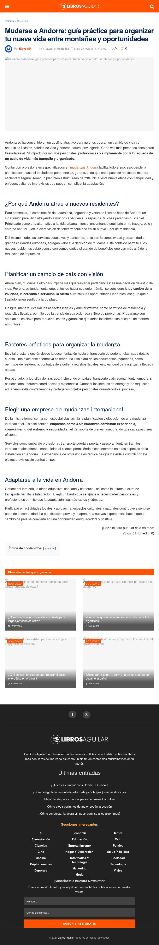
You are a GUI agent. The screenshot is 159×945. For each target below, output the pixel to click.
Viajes (118, 870)
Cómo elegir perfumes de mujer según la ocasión (79, 806)
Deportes (40, 870)
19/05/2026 (93, 683)
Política (118, 845)
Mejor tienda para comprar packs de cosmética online (79, 799)
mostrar (49, 548)
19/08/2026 (16, 626)
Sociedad (22, 21)
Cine (41, 852)
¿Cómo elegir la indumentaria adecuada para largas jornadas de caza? (36, 619)
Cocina (41, 858)
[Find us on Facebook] (72, 714)
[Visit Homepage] (79, 6)
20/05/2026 (16, 683)
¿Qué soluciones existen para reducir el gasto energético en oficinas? (36, 676)
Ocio (118, 839)
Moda (79, 874)
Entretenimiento (79, 845)
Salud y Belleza (118, 852)
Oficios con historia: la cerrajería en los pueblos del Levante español (117, 676)
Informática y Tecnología (79, 860)
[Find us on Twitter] (86, 715)
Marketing (79, 868)
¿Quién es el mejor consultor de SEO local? (79, 785)
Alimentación (40, 839)
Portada (9, 21)
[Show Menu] (7, 6)
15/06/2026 (93, 626)
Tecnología (118, 864)
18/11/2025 (45, 48)
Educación (79, 839)
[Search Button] (152, 6)
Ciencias (41, 845)
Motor (118, 833)
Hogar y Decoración (79, 852)
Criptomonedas (41, 864)
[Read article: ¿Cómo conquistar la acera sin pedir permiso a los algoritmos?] (118, 605)
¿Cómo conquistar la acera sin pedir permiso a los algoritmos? (117, 619)
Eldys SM (25, 48)
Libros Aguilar (66, 937)
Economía (79, 833)
